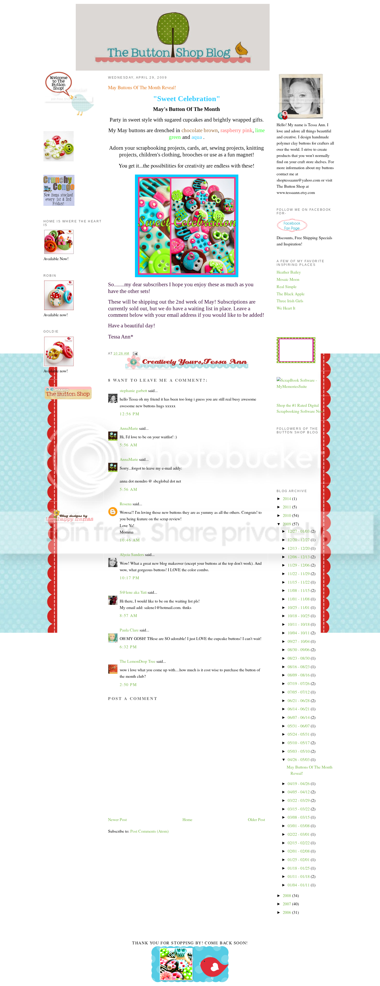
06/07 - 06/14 (299, 717)
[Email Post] (134, 353)
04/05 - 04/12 (299, 791)
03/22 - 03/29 (299, 800)
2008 (287, 895)
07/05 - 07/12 (299, 692)
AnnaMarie (129, 428)
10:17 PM (129, 577)
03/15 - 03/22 (299, 808)
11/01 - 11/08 (299, 598)
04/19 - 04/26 (299, 783)
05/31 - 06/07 (299, 725)
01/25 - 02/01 (299, 859)
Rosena (126, 503)
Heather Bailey (289, 272)
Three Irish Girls (290, 300)
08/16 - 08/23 (299, 666)
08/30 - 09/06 (299, 649)
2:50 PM (128, 684)
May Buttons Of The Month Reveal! (142, 87)
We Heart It (286, 308)
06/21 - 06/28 (299, 700)
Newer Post (117, 819)
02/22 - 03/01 (299, 834)
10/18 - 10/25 (299, 615)
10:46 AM (130, 540)
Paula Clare (129, 630)
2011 (287, 506)
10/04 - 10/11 (299, 632)
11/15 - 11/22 (299, 582)
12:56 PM (129, 413)
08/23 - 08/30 (299, 658)
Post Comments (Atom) (149, 831)
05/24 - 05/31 (299, 734)
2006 (287, 912)
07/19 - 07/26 (299, 683)
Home (187, 819)
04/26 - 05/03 (299, 759)
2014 (287, 498)
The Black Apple (291, 293)
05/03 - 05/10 (299, 751)
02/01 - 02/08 (299, 851)
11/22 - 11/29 (299, 573)
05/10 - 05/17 (299, 742)
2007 (287, 903)
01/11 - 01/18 (299, 876)
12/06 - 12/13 (299, 556)
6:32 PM (128, 646)
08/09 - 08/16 (299, 675)
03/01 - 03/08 (299, 825)
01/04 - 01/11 (299, 884)
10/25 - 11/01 (299, 607)
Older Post (256, 819)
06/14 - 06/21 (299, 708)
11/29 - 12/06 (299, 565)
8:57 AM (128, 615)
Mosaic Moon (288, 279)
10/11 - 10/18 (299, 624)
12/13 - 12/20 (299, 548)
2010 (287, 515)
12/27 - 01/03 (299, 531)
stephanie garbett (133, 390)
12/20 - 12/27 (299, 539)
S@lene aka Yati (133, 592)
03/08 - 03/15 (299, 817)
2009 (287, 523)
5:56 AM (128, 444)
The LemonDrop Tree (137, 661)
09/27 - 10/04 (299, 641)
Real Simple (287, 286)
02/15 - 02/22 (299, 842)
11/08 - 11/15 (299, 590)
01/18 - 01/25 (299, 868)
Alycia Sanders (132, 554)
